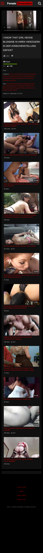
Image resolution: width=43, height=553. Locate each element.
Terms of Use (21, 499)
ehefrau (21, 74)
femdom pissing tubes (18, 86)
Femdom (27, 74)
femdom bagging (24, 84)
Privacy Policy (21, 495)
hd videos (24, 76)
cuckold (16, 74)
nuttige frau (21, 78)
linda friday (14, 78)
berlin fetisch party (12, 84)
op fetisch (29, 88)
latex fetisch (21, 88)
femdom (33, 74)
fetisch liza (14, 88)
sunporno (13, 80)
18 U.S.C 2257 (21, 487)
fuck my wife (16, 76)
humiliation (6, 78)
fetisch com (6, 88)
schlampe (6, 80)
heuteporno (31, 76)
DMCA (21, 491)
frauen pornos (7, 76)
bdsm (11, 74)
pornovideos (29, 78)
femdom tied (30, 86)
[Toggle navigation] (2, 3)
